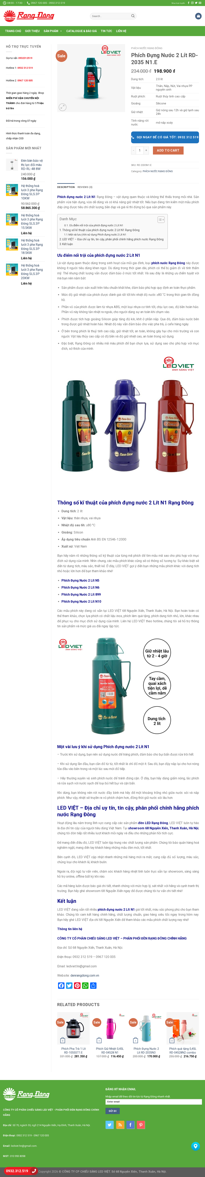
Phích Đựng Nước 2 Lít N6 (80, 587)
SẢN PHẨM (51, 31)
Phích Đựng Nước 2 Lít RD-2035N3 (146, 1050)
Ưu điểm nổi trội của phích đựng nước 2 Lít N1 (96, 225)
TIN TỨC (106, 31)
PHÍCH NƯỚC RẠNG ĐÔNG (146, 48)
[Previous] (57, 1039)
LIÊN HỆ (121, 31)
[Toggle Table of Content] (159, 219)
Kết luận (67, 244)
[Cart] (198, 16)
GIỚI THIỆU (32, 31)
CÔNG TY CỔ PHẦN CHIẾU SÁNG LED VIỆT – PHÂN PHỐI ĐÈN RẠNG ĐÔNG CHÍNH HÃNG (122, 938)
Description (66, 187)
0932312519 (25, 58)
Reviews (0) (85, 187)
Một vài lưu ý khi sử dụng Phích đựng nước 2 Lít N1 (97, 234)
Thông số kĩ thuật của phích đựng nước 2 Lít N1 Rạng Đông (101, 230)
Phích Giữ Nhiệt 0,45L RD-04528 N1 (110, 1050)
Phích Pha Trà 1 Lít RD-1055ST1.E (73, 1050)
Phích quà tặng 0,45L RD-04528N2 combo (182, 1050)
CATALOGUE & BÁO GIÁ (81, 31)
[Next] (199, 1039)
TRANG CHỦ (13, 31)
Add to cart (168, 150)
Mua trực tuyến (178, 3)
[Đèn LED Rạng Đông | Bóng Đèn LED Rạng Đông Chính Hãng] (43, 16)
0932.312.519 (17, 1171)
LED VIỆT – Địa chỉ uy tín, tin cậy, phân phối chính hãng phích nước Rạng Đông (113, 239)
